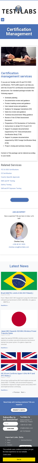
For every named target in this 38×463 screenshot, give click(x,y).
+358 (14, 244)
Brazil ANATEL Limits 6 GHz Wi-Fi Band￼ (17, 293)
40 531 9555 (20, 244)
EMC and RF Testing (8, 181)
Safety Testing (6, 185)
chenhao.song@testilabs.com (19, 247)
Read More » (4, 305)
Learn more (7, 454)
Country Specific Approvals (10, 177)
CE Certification (6, 173)
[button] (2, 19)
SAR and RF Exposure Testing (11, 188)
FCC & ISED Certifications (10, 170)
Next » (23, 392)
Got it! (19, 459)
